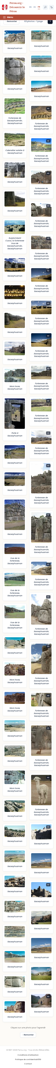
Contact (28, 1063)
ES (35, 7)
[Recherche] (45, 7)
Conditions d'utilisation (28, 1055)
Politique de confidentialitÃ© (28, 1059)
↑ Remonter (11, 21)
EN (30, 7)
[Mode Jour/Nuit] (51, 7)
